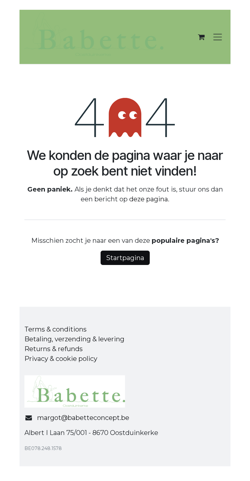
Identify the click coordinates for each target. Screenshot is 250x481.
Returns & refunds (53, 349)
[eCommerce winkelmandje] (201, 36)
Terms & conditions (55, 329)
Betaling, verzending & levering (74, 339)
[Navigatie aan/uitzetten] (218, 37)
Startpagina (125, 258)
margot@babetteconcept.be (83, 418)
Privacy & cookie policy (60, 359)
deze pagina (148, 199)
